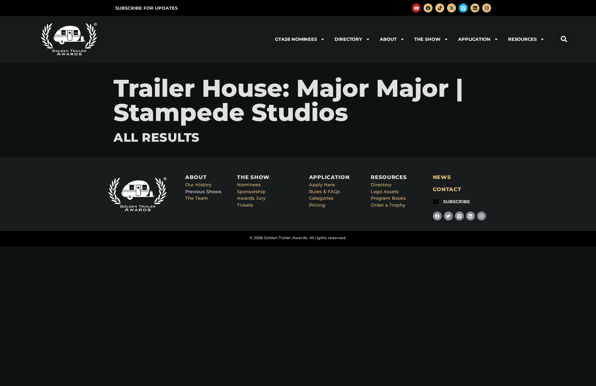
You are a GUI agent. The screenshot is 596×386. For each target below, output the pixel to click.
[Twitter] (448, 215)
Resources (522, 39)
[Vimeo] (463, 7)
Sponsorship (251, 191)
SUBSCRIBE (456, 201)
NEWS (442, 177)
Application (474, 39)
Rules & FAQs (324, 191)
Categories (321, 198)
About (388, 39)
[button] (563, 39)
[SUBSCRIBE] (436, 202)
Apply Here (322, 184)
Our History (198, 184)
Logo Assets (385, 191)
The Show (427, 39)
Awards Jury (251, 198)
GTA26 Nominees (296, 39)
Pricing (317, 205)
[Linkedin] (474, 7)
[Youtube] (416, 7)
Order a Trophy (388, 205)
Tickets (245, 205)
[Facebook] (428, 7)
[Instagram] (486, 7)
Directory (348, 39)
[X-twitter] (451, 7)
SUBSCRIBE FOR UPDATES (146, 8)
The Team (196, 198)
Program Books (388, 198)
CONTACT (447, 189)
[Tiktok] (439, 7)
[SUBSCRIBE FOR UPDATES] (108, 8)
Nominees (249, 184)
